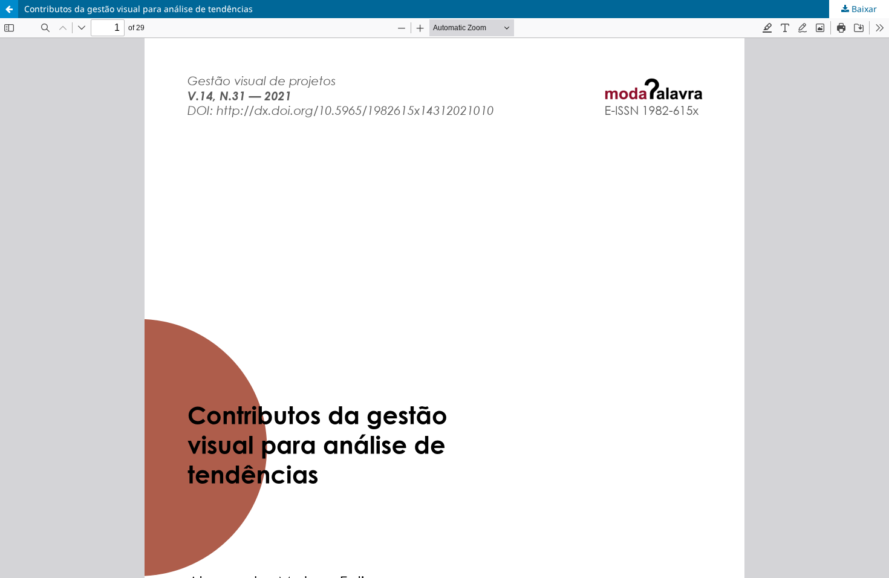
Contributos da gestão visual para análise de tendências (138, 9)
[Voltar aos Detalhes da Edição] (9, 9)
